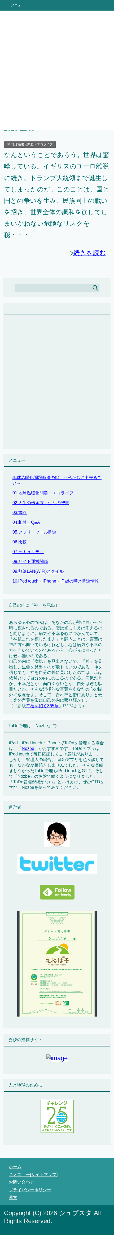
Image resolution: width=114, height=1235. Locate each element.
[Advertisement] (57, 70)
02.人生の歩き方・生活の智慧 (40, 502)
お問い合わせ (21, 1182)
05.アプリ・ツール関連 (34, 532)
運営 (13, 1197)
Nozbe (28, 748)
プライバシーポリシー (30, 1190)
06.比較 (19, 542)
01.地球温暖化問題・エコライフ (30, 144)
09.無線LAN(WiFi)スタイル (38, 571)
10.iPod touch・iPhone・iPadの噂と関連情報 (55, 581)
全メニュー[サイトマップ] (33, 1174)
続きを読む (89, 252)
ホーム (15, 1167)
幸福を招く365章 (42, 706)
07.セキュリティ (28, 551)
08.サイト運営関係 (30, 561)
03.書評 (19, 512)
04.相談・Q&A (26, 522)
